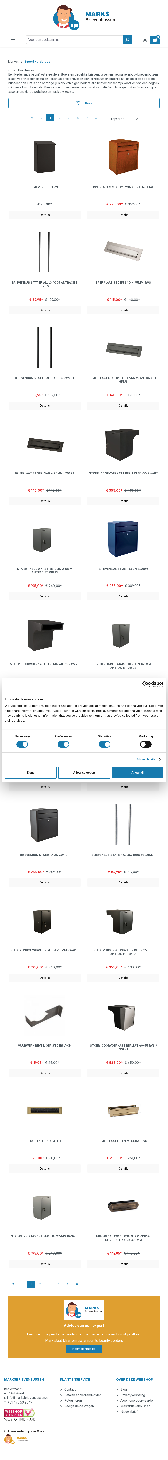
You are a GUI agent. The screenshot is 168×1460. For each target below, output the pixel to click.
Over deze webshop (134, 1379)
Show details (146, 759)
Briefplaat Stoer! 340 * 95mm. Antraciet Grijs (123, 379)
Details (45, 215)
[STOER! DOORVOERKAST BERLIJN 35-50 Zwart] (123, 442)
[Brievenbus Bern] (45, 156)
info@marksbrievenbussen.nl (27, 1398)
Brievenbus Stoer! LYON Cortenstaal (123, 187)
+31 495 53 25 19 (19, 1402)
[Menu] (13, 39)
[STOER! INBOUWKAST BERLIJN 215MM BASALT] (45, 1205)
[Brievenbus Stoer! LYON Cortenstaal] (123, 156)
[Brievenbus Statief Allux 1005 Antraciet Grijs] (45, 252)
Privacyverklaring (132, 1395)
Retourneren (73, 1400)
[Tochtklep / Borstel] (45, 1110)
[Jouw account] (145, 40)
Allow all (137, 772)
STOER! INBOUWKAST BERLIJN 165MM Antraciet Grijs (123, 665)
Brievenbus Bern (45, 187)
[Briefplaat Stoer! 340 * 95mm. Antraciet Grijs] (123, 347)
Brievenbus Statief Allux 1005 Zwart (44, 378)
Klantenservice (75, 1379)
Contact (70, 1389)
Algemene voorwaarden (137, 1400)
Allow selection (84, 772)
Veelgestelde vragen (79, 1406)
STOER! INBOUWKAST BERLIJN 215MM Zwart (44, 950)
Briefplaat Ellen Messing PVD (123, 1141)
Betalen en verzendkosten (82, 1395)
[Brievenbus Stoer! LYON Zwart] (45, 824)
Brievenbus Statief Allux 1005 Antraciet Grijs (44, 284)
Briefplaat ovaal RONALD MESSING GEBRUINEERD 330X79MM (123, 1238)
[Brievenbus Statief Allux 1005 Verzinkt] (123, 824)
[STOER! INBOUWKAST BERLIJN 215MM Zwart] (45, 919)
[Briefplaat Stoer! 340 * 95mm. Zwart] (45, 442)
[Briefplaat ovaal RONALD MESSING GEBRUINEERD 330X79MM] (123, 1205)
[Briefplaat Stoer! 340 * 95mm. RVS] (123, 252)
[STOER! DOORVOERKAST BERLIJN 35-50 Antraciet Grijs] (123, 919)
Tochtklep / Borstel (45, 1141)
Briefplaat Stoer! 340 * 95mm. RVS (123, 282)
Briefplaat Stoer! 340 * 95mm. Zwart (45, 473)
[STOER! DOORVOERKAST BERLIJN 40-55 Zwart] (45, 633)
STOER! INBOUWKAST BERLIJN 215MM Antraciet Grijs (44, 570)
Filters (87, 103)
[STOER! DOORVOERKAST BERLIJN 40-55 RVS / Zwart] (123, 1015)
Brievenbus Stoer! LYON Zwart (44, 854)
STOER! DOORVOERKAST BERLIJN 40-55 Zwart (44, 664)
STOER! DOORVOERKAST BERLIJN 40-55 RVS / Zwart (123, 1047)
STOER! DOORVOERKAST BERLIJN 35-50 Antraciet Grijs (123, 952)
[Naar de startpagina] (84, 17)
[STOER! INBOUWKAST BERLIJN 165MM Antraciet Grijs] (123, 633)
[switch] (63, 744)
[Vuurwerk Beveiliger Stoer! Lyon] (45, 1015)
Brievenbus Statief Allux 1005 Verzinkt (123, 854)
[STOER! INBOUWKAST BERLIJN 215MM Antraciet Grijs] (45, 538)
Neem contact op (84, 1349)
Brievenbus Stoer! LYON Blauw (123, 568)
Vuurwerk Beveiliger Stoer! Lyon (45, 1045)
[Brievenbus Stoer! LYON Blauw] (123, 538)
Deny (30, 772)
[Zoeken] (127, 39)
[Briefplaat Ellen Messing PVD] (123, 1110)
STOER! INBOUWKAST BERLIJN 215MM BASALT (44, 1236)
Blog (123, 1389)
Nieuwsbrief (129, 1412)
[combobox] (74, 39)
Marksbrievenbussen (135, 1406)
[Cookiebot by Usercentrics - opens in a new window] (145, 684)
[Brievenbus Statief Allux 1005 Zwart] (45, 347)
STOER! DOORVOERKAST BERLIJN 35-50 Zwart (123, 473)
